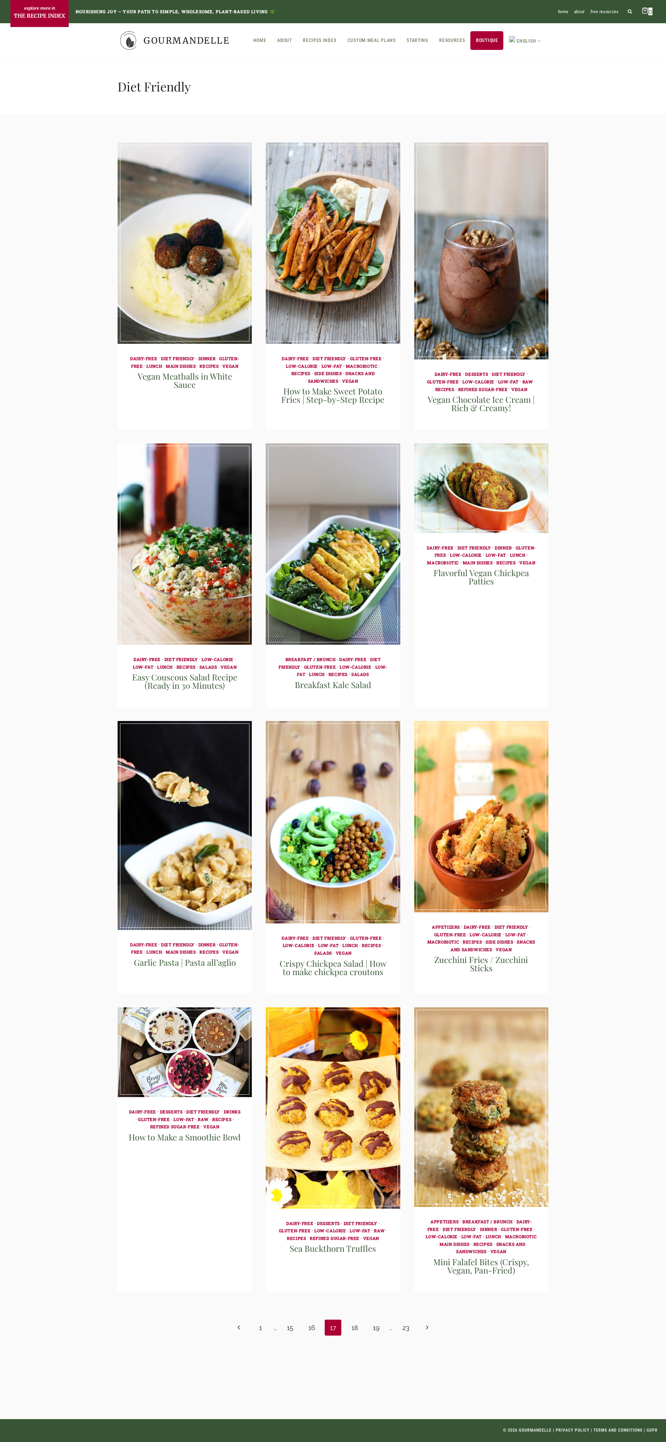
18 (354, 1327)
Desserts (476, 374)
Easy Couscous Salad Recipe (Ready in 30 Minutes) (184, 681)
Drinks (232, 1111)
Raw (527, 381)
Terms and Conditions (618, 1430)
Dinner (207, 358)
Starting (417, 40)
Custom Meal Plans (372, 40)
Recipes (209, 366)
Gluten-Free (366, 358)
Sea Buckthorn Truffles (333, 1248)
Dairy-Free (143, 358)
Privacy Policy (572, 1430)
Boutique (487, 40)
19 (376, 1327)
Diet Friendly (178, 358)
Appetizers (446, 927)
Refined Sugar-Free (483, 389)
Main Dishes (181, 366)
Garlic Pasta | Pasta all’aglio (185, 962)
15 (290, 1327)
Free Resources (604, 11)
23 (405, 1327)
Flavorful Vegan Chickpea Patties (481, 577)
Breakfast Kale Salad (333, 684)
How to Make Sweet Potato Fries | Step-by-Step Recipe (332, 395)
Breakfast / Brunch (310, 659)
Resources (452, 40)
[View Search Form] (630, 12)
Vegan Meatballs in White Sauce (185, 380)
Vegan (230, 366)
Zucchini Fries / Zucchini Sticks (481, 963)
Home (563, 11)
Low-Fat (332, 366)
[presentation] (185, 243)
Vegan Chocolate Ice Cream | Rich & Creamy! (481, 403)
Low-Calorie (302, 366)
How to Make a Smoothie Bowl (185, 1137)
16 (311, 1327)
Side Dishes (328, 373)
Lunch (154, 366)
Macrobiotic (362, 366)
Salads (208, 667)
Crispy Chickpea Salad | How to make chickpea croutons (333, 967)
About (579, 11)
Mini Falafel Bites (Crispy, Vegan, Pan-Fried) (481, 1266)
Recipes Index (319, 40)
